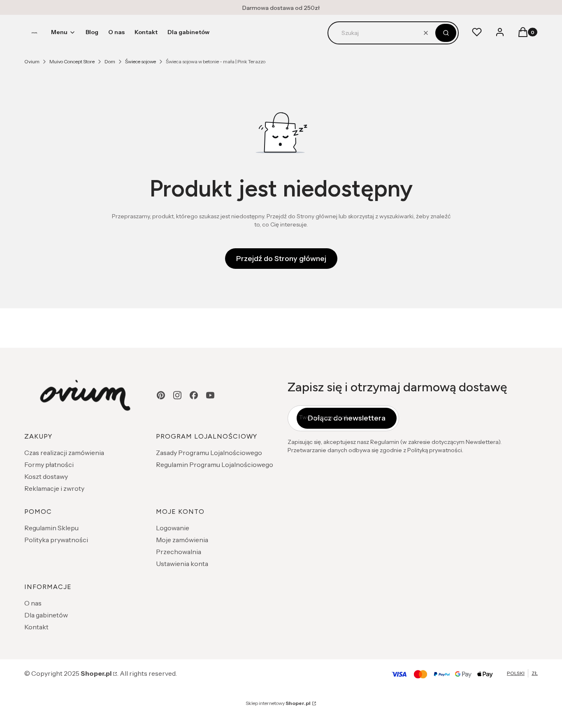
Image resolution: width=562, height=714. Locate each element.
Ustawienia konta (182, 563)
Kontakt (36, 627)
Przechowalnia (178, 552)
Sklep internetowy (278, 703)
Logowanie (172, 528)
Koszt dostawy (46, 476)
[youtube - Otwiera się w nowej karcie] (210, 395)
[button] (445, 33)
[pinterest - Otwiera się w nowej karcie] (161, 395)
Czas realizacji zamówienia (64, 452)
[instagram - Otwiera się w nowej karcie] (177, 395)
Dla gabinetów (46, 615)
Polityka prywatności (56, 540)
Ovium (31, 61)
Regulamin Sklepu (51, 528)
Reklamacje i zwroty (54, 488)
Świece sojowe (140, 61)
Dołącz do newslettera (347, 418)
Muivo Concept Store (72, 61)
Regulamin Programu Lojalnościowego (214, 464)
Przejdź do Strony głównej (281, 258)
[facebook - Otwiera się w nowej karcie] (194, 395)
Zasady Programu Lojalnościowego (209, 452)
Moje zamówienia (182, 540)
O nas (33, 603)
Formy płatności (49, 464)
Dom (110, 61)
